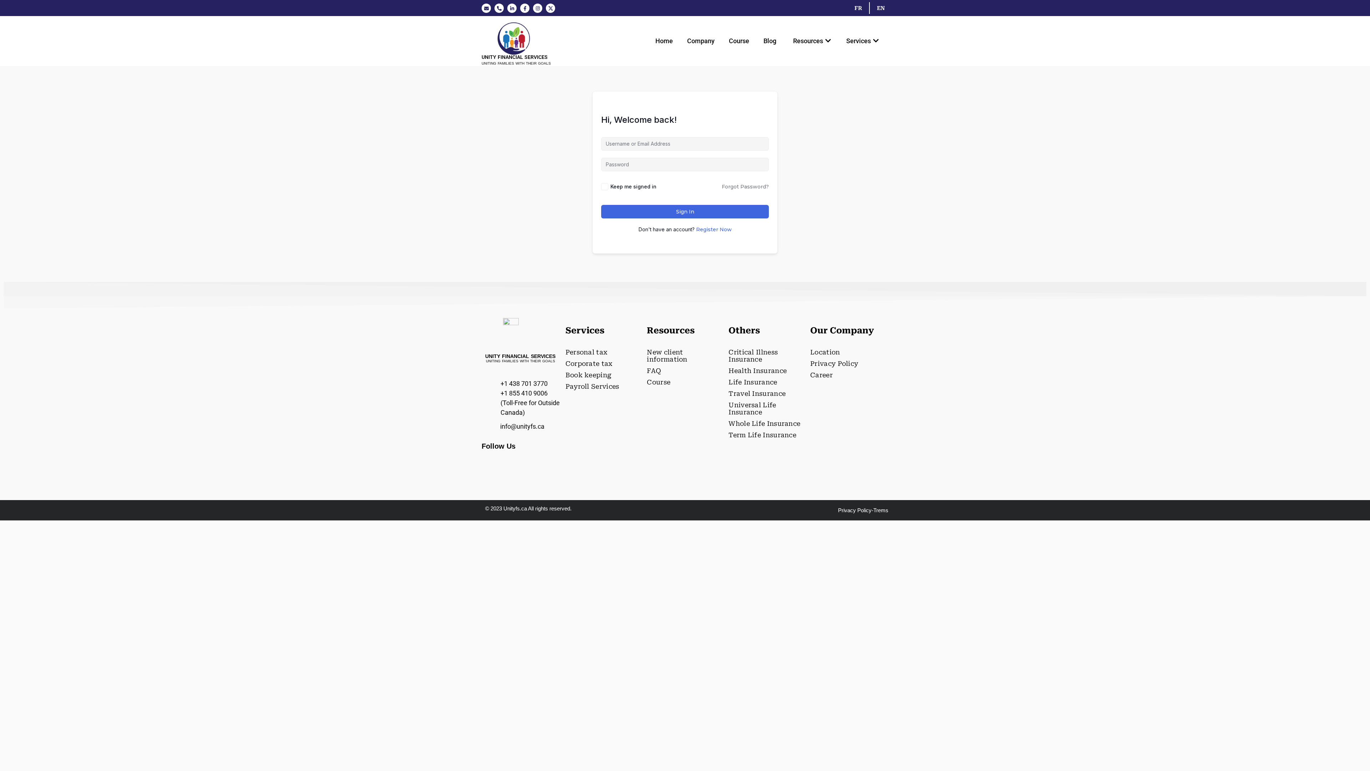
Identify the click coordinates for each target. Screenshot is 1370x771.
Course (739, 41)
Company (701, 41)
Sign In (685, 211)
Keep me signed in (633, 186)
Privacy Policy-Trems (863, 510)
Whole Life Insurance (764, 423)
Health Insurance (758, 370)
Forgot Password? (745, 186)
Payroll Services (592, 386)
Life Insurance (753, 382)
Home (664, 41)
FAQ (654, 370)
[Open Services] (876, 41)
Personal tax (586, 352)
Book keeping (588, 375)
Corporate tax (589, 363)
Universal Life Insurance (752, 408)
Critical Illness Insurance (753, 355)
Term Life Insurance (762, 435)
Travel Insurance (757, 393)
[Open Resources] (828, 41)
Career (821, 375)
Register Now (714, 229)
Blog (769, 41)
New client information (667, 355)
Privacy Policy (834, 363)
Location (825, 352)
